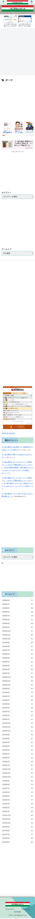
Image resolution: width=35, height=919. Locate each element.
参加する (30, 423)
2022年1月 (17, 811)
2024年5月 (17, 704)
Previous (1, 21)
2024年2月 (17, 715)
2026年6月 (17, 608)
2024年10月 (17, 685)
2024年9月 (17, 688)
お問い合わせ (25, 909)
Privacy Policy (9, 909)
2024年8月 (17, 692)
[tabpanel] (10, 21)
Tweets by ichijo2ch (8, 433)
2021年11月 (17, 819)
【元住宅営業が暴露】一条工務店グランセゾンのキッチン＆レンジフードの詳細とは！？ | (17, 470)
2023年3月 (17, 758)
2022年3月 (17, 804)
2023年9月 (17, 735)
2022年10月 (17, 777)
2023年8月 (17, 738)
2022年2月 (17, 807)
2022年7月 (17, 788)
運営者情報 (17, 912)
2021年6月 (17, 838)
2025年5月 (17, 658)
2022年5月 (17, 796)
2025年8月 (17, 646)
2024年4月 (17, 708)
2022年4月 (17, 800)
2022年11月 (17, 773)
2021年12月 (17, 815)
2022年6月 (17, 792)
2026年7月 (17, 604)
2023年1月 (17, 765)
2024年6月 (17, 700)
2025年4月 (17, 662)
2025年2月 (17, 669)
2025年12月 (17, 631)
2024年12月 (17, 677)
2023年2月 (17, 761)
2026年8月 (17, 600)
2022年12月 (17, 769)
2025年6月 (17, 654)
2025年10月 (17, 639)
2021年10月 (17, 823)
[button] (31, 459)
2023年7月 (17, 742)
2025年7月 (17, 650)
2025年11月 (17, 635)
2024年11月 (17, 681)
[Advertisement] (17, 52)
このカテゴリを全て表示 (17, 421)
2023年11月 (17, 727)
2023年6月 (17, 746)
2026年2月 (17, 623)
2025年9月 (17, 642)
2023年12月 (17, 723)
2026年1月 (17, 627)
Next (34, 21)
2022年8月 (17, 784)
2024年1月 (17, 719)
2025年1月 (17, 673)
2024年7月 (17, 696)
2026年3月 (17, 619)
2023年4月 (17, 754)
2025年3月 (17, 665)
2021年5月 (17, 842)
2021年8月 (17, 830)
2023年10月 (17, 731)
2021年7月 (17, 834)
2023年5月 (17, 750)
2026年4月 (17, 616)
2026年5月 (17, 612)
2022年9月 (17, 781)
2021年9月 (17, 827)
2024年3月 (17, 711)
